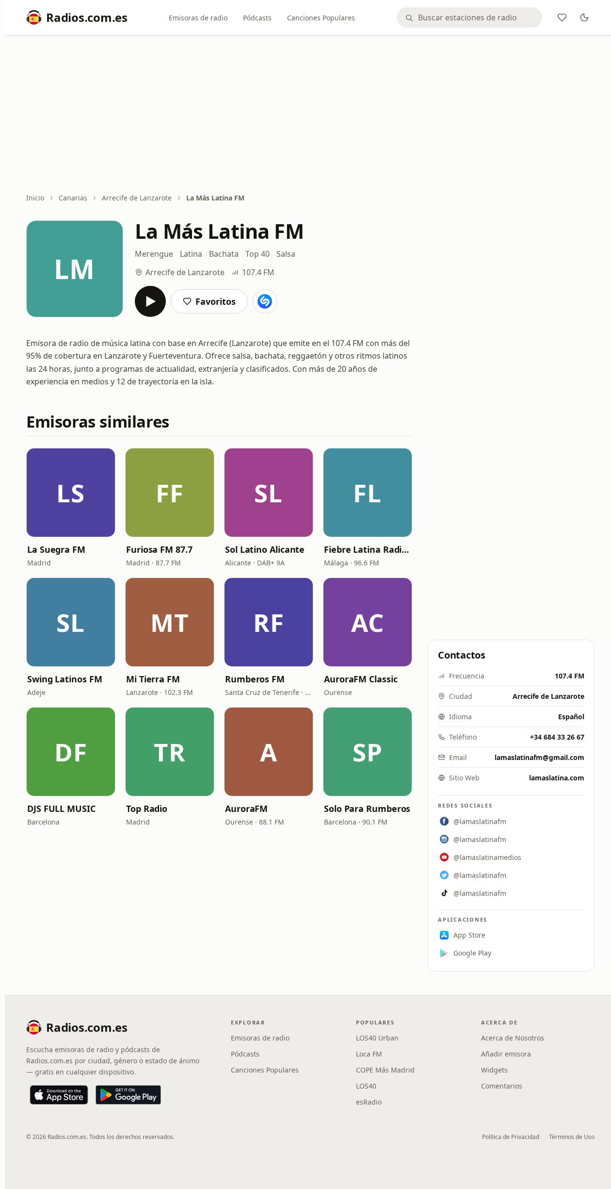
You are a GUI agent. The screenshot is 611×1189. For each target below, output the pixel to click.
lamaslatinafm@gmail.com (539, 757)
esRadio (369, 1101)
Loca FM (369, 1053)
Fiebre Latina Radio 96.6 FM (367, 549)
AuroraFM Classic (361, 679)
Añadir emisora (506, 1053)
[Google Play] (128, 1095)
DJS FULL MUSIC (61, 808)
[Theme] (584, 17)
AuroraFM (246, 808)
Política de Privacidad (510, 1137)
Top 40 (257, 253)
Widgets (494, 1069)
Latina (191, 253)
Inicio (35, 197)
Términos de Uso (572, 1137)
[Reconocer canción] (265, 301)
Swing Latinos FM (64, 679)
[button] (70, 492)
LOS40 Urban (377, 1037)
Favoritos (215, 301)
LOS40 (366, 1085)
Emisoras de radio (198, 17)
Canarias (73, 197)
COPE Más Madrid (385, 1069)
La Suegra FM (56, 549)
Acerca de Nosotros (512, 1037)
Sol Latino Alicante (265, 549)
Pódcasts (257, 17)
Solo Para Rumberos (367, 808)
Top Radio (146, 808)
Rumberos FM (255, 679)
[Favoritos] (562, 17)
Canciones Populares (321, 17)
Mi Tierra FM (153, 679)
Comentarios (501, 1085)
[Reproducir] (150, 301)
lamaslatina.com (556, 777)
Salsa (285, 253)
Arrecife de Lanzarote (137, 197)
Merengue (154, 253)
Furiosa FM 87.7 (159, 549)
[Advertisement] (310, 115)
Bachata (224, 253)
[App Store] (59, 1095)
